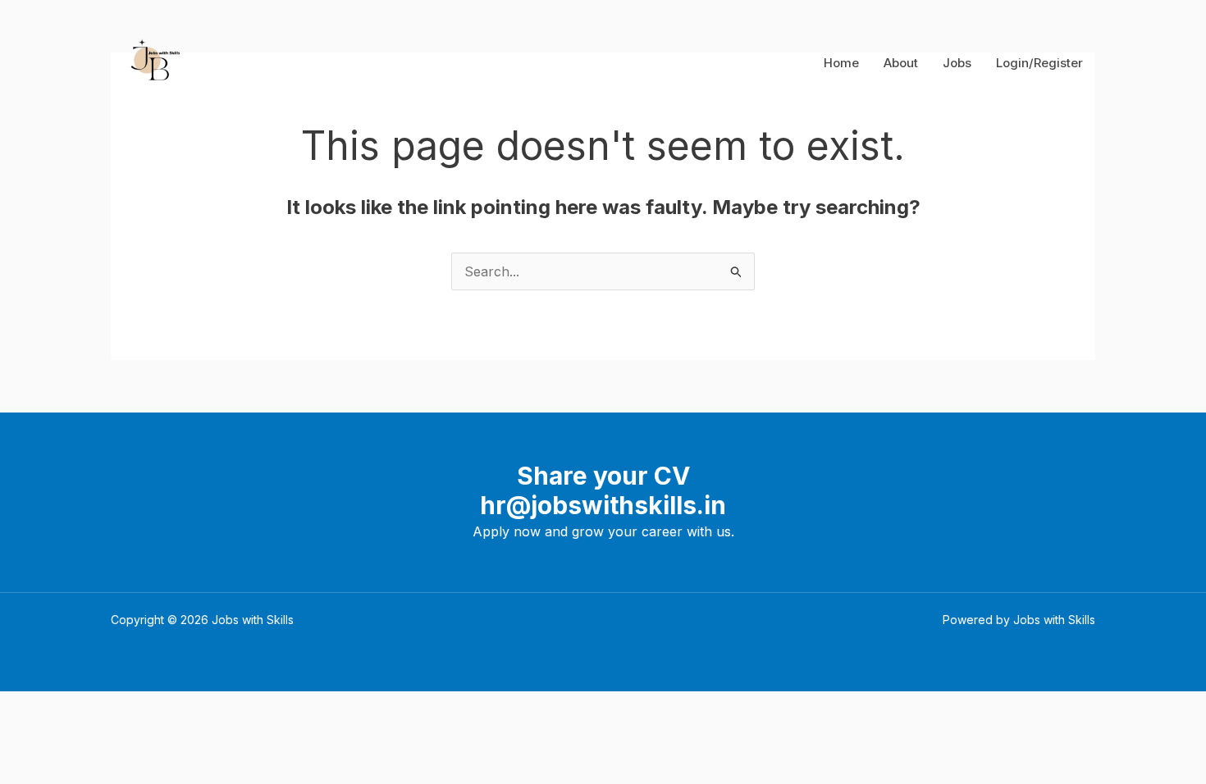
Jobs (957, 63)
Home (841, 63)
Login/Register (1039, 63)
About (901, 63)
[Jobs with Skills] (152, 61)
